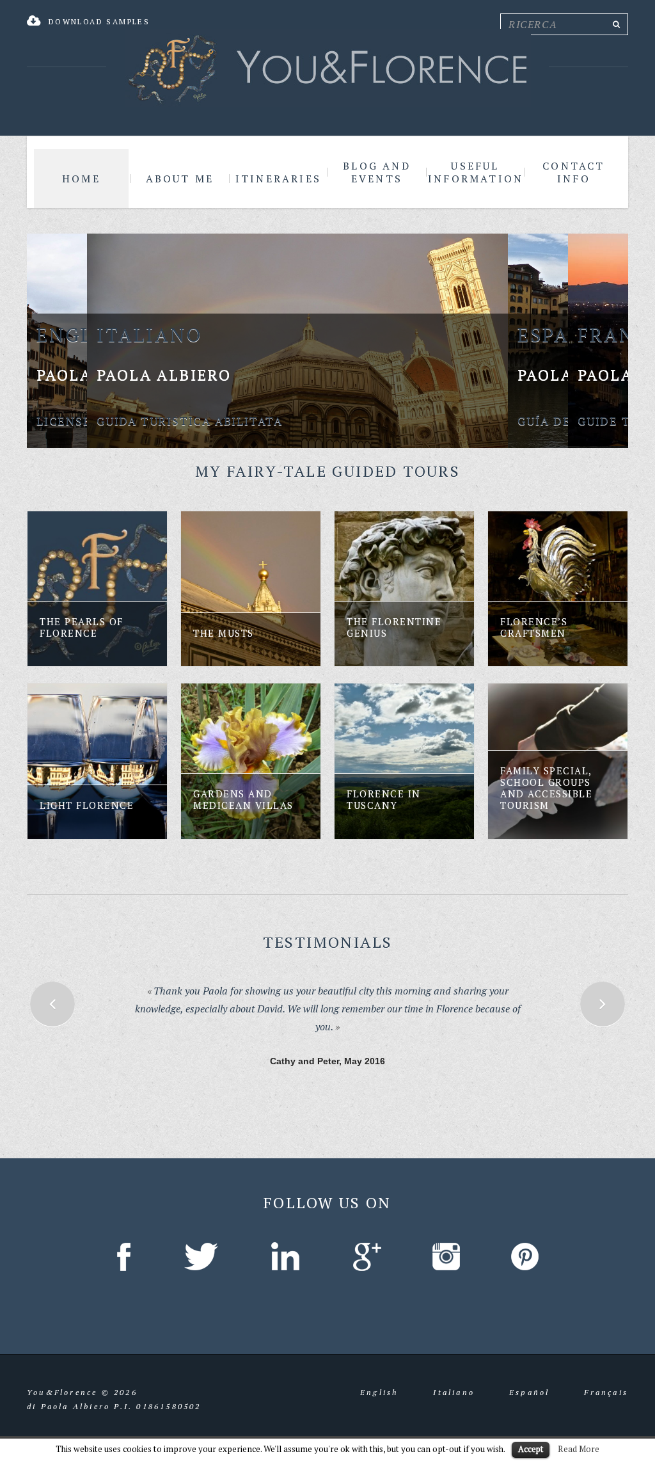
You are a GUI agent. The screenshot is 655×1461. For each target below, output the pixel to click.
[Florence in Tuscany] (404, 760)
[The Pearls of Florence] (97, 588)
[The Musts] (250, 588)
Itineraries (278, 179)
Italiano (454, 1379)
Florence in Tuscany (384, 799)
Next (602, 1004)
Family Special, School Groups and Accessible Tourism (546, 787)
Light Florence (87, 805)
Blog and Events (377, 172)
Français (606, 1379)
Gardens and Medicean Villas (243, 799)
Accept (530, 1449)
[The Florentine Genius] (404, 588)
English (379, 1379)
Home (81, 179)
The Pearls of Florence (81, 627)
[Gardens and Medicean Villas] (250, 760)
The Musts (223, 633)
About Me (180, 179)
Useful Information (475, 172)
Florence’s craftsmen (533, 627)
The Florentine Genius (394, 627)
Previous (52, 1004)
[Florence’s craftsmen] (557, 588)
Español (529, 1379)
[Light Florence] (97, 760)
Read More (578, 1449)
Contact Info (573, 172)
